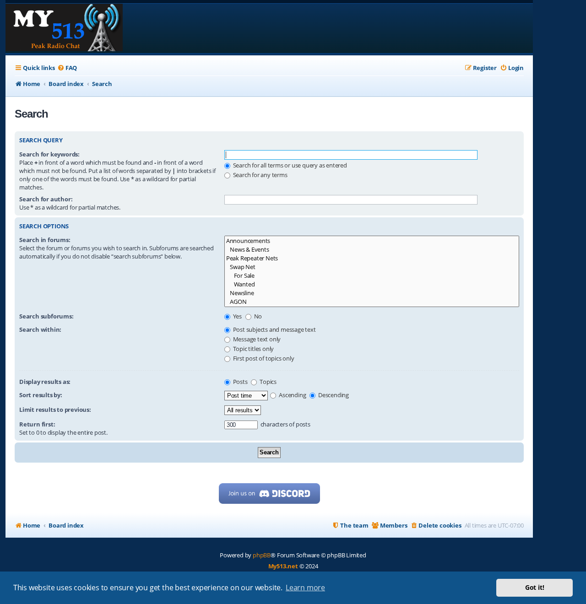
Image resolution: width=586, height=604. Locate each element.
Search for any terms (260, 175)
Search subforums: (46, 316)
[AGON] (371, 301)
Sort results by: (40, 395)
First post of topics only (263, 358)
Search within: (40, 329)
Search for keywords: (49, 154)
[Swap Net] (371, 267)
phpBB (262, 555)
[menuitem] (67, 68)
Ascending (291, 395)
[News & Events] (371, 249)
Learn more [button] (305, 587)
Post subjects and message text (274, 329)
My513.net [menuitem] (283, 566)
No (257, 316)
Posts (240, 382)
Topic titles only (253, 349)
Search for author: (45, 199)
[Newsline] (371, 293)
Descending (333, 395)
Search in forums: (45, 240)
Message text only (256, 339)
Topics (267, 382)
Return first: (37, 424)
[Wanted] (371, 284)
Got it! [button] (534, 587)
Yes (237, 316)
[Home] (64, 28)
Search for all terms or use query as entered (289, 165)
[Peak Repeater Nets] (371, 258)
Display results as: (45, 382)
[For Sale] (371, 275)
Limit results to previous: (55, 409)
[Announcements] (371, 241)
